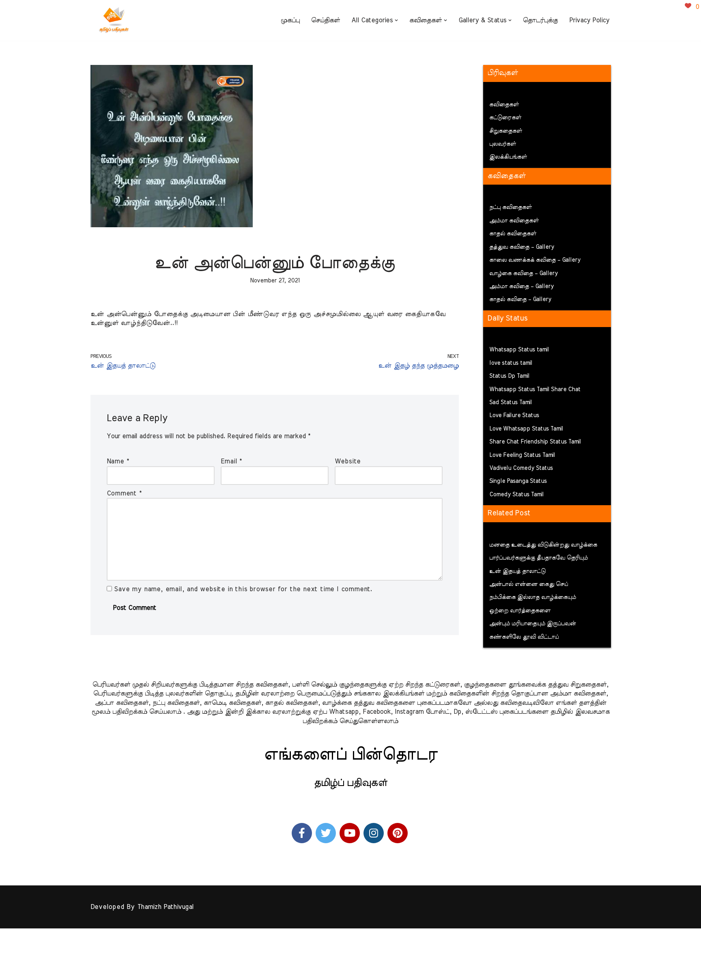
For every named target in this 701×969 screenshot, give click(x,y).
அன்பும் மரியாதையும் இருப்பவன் (532, 624)
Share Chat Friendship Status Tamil (535, 442)
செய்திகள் (325, 20)
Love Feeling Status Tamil (522, 455)
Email (231, 461)
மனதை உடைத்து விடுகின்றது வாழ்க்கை (543, 545)
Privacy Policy (589, 20)
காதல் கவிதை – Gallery (520, 299)
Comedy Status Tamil (516, 494)
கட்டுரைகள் (505, 118)
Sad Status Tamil (510, 402)
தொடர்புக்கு (540, 20)
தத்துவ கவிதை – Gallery (521, 247)
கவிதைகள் (504, 105)
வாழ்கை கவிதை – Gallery (523, 273)
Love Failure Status (514, 415)
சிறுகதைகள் (505, 131)
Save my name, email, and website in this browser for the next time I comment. (243, 589)
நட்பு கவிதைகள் (510, 207)
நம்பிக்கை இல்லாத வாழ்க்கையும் (532, 597)
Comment (124, 493)
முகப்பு (290, 20)
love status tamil (510, 363)
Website (348, 461)
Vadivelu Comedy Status (521, 468)
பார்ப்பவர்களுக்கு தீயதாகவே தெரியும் (538, 558)
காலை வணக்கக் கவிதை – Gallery (535, 260)
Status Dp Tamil (509, 376)
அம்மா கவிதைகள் (514, 221)
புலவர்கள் (502, 144)
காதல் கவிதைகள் (512, 234)
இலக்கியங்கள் (508, 157)
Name (118, 461)
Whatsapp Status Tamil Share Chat (535, 389)
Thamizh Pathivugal (165, 907)
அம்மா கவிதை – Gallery (521, 286)
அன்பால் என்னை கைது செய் (528, 584)
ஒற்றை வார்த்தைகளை (519, 611)
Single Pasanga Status (518, 481)
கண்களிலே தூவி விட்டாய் (524, 637)
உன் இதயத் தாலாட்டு (517, 571)
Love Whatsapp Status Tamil (526, 429)
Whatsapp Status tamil (519, 350)
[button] (396, 20)
